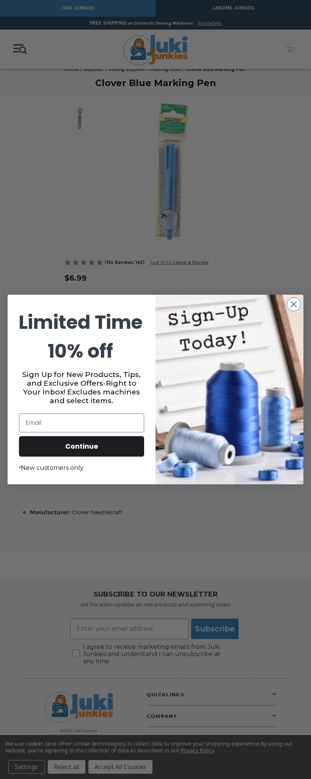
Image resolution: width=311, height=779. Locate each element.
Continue (81, 446)
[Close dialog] (293, 304)
